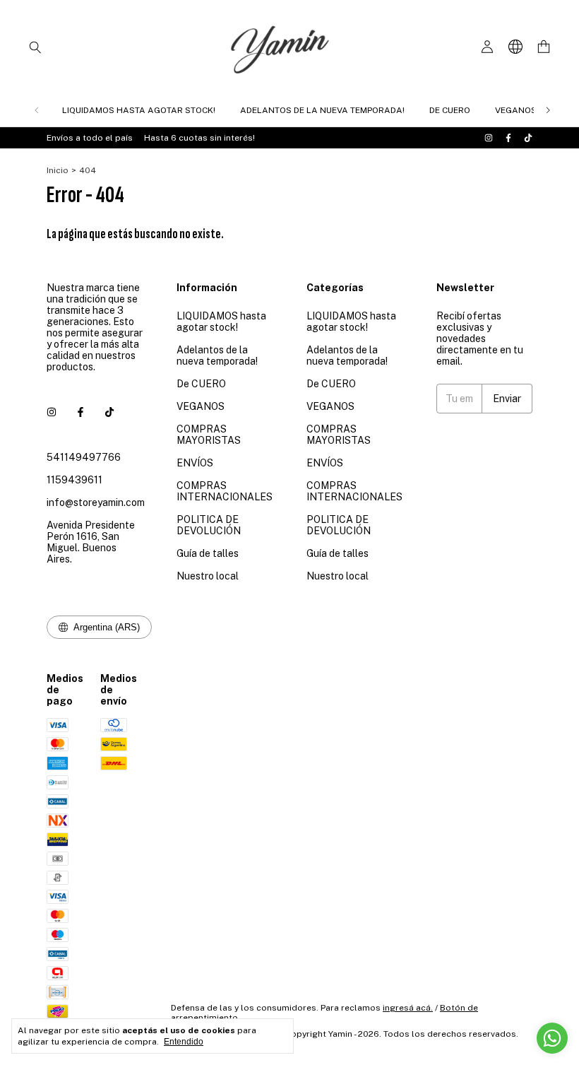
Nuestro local (208, 576)
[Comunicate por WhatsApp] (552, 1038)
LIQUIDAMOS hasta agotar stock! (138, 110)
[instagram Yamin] (488, 138)
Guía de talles (208, 553)
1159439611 (74, 480)
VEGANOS (516, 110)
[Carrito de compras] (544, 47)
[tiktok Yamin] (528, 138)
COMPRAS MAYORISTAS (209, 434)
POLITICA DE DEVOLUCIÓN (209, 525)
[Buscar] (35, 47)
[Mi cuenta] (487, 47)
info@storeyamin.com (96, 502)
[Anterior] (37, 110)
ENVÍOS (195, 463)
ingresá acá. (408, 1008)
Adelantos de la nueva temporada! (322, 110)
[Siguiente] (548, 110)
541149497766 (84, 457)
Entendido (183, 1042)
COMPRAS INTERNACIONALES (225, 491)
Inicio (57, 170)
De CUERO (449, 110)
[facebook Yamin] (508, 138)
